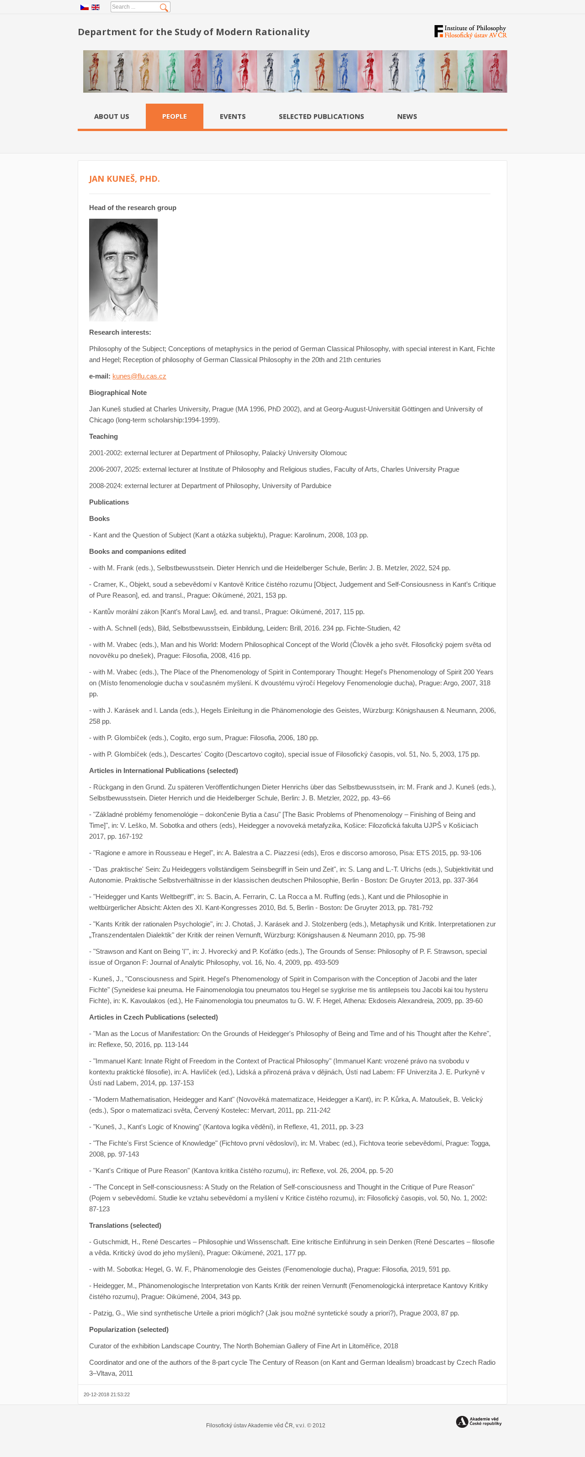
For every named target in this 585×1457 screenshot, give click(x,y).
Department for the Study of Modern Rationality (193, 31)
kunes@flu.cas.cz (139, 376)
